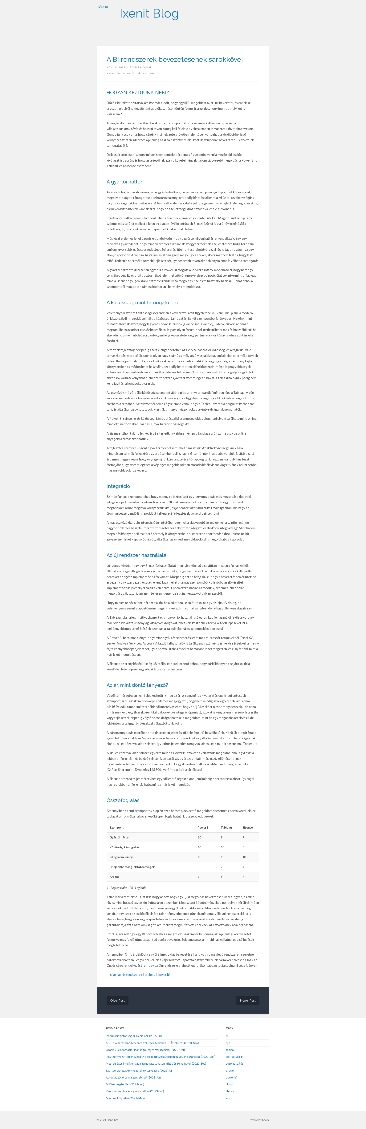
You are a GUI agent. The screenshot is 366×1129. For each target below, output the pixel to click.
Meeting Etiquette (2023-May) (125, 1098)
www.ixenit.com (259, 1119)
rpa (228, 1043)
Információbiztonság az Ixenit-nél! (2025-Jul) (134, 1036)
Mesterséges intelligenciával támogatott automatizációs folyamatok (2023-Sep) (156, 1063)
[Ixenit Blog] (106, 13)
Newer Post (248, 1000)
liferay (230, 1091)
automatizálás (234, 1063)
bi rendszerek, (126, 72)
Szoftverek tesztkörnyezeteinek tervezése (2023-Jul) (139, 1070)
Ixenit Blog (149, 13)
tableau (149, 975)
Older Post (117, 1000)
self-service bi (234, 1056)
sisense (115, 975)
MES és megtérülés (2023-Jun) (125, 1084)
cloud (229, 1084)
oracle (230, 1070)
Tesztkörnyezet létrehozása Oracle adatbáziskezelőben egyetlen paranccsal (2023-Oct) (160, 1056)
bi (227, 1036)
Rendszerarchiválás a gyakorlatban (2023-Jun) (135, 1091)
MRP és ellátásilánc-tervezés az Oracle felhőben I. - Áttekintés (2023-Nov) (152, 1043)
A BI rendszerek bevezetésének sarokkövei (175, 59)
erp (228, 1098)
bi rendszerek (132, 975)
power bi (153, 72)
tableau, (142, 72)
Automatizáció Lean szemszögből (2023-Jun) (133, 1077)
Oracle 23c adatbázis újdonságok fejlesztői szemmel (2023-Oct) (145, 1049)
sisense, (112, 72)
